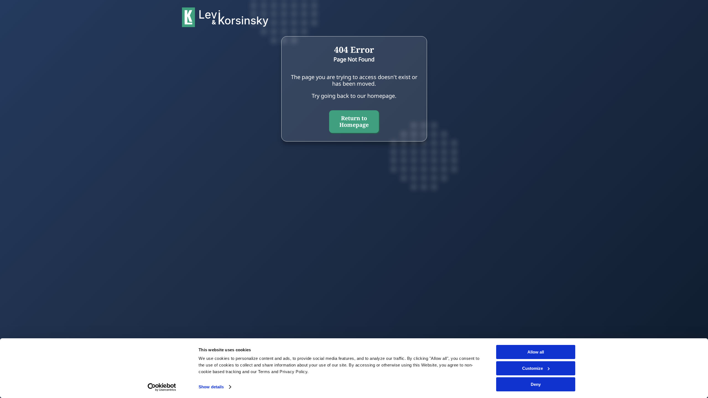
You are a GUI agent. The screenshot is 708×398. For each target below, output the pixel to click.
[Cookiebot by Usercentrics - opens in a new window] (162, 387)
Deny (536, 384)
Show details (211, 386)
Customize (532, 368)
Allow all (535, 352)
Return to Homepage (354, 121)
